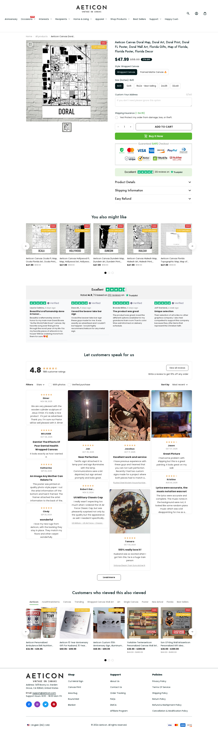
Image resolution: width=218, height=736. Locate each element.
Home (29, 36)
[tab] (105, 273)
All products (41, 36)
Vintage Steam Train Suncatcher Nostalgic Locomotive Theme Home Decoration (130, 565)
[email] (44, 693)
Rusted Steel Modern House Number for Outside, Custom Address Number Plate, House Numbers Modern (129, 482)
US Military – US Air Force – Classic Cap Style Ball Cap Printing (88, 523)
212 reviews (114, 295)
